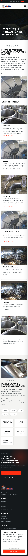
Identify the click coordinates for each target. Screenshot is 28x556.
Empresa (3, 501)
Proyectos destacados (6, 509)
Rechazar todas (14, 544)
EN (25, 1)
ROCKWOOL (5, 410)
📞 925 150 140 (8, 477)
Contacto (3, 516)
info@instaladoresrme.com (14, 1)
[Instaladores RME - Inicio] (6, 6)
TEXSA (20, 410)
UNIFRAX (5, 414)
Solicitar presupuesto (11, 472)
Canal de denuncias (6, 521)
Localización (4, 518)
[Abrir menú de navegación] (25, 6)
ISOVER (13, 410)
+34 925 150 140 (3, 1)
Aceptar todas (14, 551)
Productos (4, 504)
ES (22, 1)
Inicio (3, 26)
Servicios (3, 506)
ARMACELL (13, 414)
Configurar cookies (14, 548)
